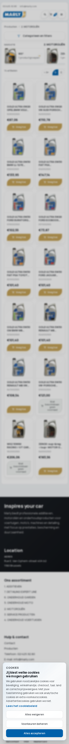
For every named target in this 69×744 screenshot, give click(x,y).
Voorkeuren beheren (34, 724)
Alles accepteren (34, 733)
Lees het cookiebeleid (21, 706)
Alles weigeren (34, 714)
